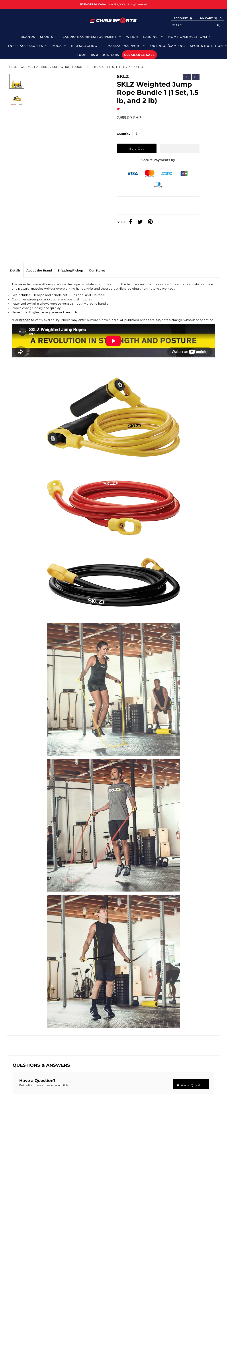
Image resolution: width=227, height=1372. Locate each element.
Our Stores (97, 270)
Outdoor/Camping (167, 45)
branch (24, 320)
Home (13, 66)
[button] (119, 109)
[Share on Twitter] (141, 222)
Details (15, 270)
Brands (28, 36)
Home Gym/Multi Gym (187, 36)
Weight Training (142, 36)
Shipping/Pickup (70, 270)
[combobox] (197, 25)
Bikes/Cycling (84, 45)
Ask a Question (193, 1085)
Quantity (123, 133)
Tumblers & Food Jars (98, 55)
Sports (46, 36)
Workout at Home (35, 66)
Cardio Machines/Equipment (90, 36)
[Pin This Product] (151, 222)
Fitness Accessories (24, 45)
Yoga (57, 45)
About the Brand (39, 270)
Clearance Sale (139, 55)
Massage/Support (124, 45)
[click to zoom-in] (101, 81)
